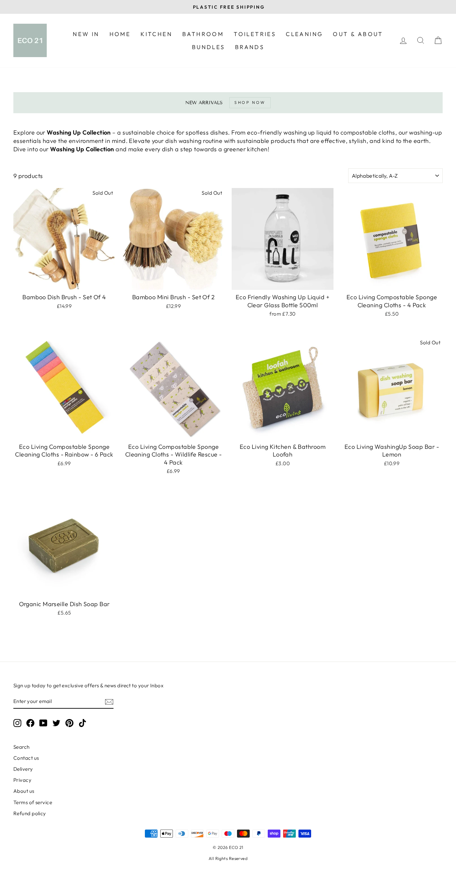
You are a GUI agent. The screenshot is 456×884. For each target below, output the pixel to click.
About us (23, 791)
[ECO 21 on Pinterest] (69, 723)
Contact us (26, 758)
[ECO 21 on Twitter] (56, 723)
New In (86, 33)
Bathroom (203, 33)
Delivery (23, 769)
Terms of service (32, 802)
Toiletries (255, 33)
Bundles (208, 46)
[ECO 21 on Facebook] (30, 723)
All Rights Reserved (228, 858)
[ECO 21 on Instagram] (17, 723)
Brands (249, 46)
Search (21, 747)
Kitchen (156, 33)
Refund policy (29, 813)
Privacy (22, 780)
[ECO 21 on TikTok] (82, 723)
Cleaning (304, 33)
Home (120, 33)
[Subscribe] (109, 701)
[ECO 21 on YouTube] (43, 723)
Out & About (358, 33)
